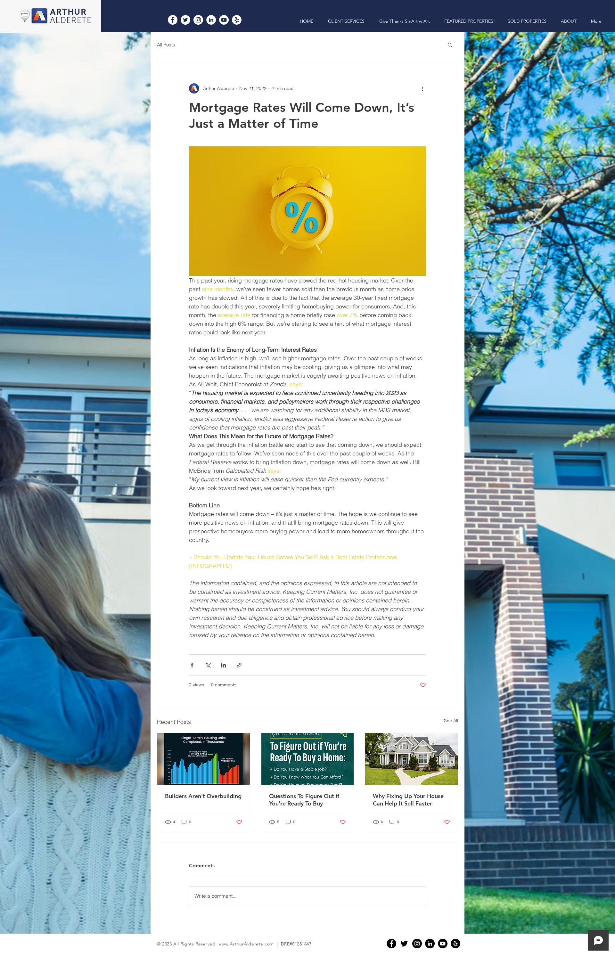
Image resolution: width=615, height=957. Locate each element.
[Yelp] (237, 20)
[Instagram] (198, 20)
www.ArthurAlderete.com (246, 944)
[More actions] (422, 88)
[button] (450, 44)
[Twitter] (185, 20)
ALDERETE (71, 20)
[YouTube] (224, 20)
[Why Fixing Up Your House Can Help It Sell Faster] (411, 759)
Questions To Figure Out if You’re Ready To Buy (304, 799)
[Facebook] (172, 20)
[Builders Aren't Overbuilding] (203, 759)
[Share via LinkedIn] (223, 665)
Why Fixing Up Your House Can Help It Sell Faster (408, 799)
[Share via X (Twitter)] (208, 665)
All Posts (166, 45)
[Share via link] (239, 665)
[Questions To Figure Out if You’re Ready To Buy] (307, 759)
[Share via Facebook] (192, 665)
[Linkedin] (430, 943)
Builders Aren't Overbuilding (203, 796)
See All (451, 721)
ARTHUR (68, 12)
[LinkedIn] (211, 20)
